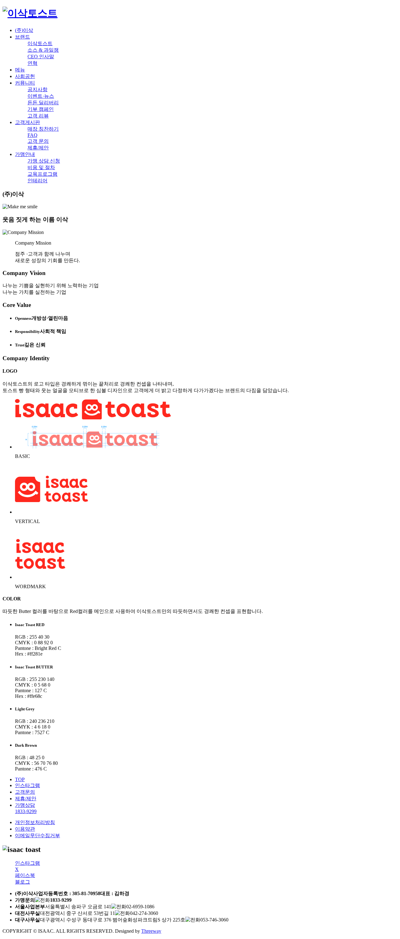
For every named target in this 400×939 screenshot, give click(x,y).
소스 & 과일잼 (43, 50)
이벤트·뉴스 (41, 96)
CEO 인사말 (41, 56)
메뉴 (20, 69)
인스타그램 (27, 785)
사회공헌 (25, 76)
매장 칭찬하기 (43, 129)
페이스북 (25, 875)
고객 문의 (38, 141)
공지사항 (38, 89)
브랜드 (22, 36)
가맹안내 (25, 154)
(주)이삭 (24, 30)
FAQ (33, 135)
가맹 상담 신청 (44, 160)
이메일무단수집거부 (37, 835)
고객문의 (25, 792)
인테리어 (38, 180)
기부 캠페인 (41, 109)
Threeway (151, 931)
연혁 (33, 63)
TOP (20, 779)
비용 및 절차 (41, 167)
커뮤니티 (25, 83)
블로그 (22, 882)
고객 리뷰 (38, 115)
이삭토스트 (40, 43)
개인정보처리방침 (35, 822)
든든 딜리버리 (43, 102)
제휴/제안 (38, 147)
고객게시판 (27, 122)
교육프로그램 (43, 174)
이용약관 (25, 829)
